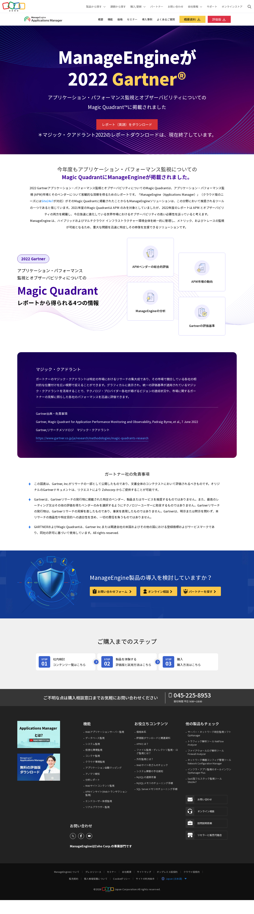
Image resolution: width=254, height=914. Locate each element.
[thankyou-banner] (40, 767)
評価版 (216, 19)
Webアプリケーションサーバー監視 (104, 732)
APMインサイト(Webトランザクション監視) (106, 793)
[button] (40, 734)
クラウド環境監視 (95, 761)
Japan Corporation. (126, 889)
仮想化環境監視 (93, 750)
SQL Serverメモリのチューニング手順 (156, 789)
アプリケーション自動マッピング (103, 767)
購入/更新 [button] (136, 6)
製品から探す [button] (94, 6)
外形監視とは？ (144, 759)
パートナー (156, 6)
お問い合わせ (175, 6)
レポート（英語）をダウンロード (127, 124)
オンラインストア (232, 6)
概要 (100, 19)
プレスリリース (93, 872)
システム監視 (92, 744)
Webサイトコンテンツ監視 (99, 785)
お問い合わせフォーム (113, 591)
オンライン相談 (158, 591)
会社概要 (126, 872)
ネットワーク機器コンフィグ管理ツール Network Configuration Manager (209, 761)
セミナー (132, 19)
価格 (120, 19)
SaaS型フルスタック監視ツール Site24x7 (205, 780)
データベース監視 (95, 738)
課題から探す (118, 6)
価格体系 (141, 732)
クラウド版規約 (192, 872)
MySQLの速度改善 (146, 777)
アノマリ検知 (92, 773)
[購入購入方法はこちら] (188, 661)
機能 (110, 19)
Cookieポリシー (121, 879)
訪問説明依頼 (204, 823)
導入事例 (147, 19)
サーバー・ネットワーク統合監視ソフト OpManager (209, 733)
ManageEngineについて (66, 872)
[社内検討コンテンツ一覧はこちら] (65, 661)
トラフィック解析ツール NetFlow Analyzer (206, 743)
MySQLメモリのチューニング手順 (154, 783)
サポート (212, 6)
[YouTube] (89, 836)
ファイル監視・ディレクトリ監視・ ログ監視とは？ (157, 751)
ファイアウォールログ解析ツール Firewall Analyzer (206, 752)
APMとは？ (142, 744)
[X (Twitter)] (73, 836)
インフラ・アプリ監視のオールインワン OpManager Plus (209, 771)
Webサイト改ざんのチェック (152, 765)
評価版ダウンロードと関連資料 (153, 738)
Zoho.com (13, 6)
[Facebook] (81, 836)
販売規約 (73, 879)
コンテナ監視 (92, 755)
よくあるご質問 (166, 19)
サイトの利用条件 (145, 879)
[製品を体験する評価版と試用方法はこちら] (127, 661)
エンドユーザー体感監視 (98, 801)
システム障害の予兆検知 (149, 771)
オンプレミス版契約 (167, 872)
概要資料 (190, 19)
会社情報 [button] (193, 6)
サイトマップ (144, 872)
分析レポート (92, 779)
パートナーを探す (201, 591)
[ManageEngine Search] (249, 6)
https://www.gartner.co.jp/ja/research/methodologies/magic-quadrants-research (92, 438)
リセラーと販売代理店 (209, 835)
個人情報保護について (95, 879)
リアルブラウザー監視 (97, 807)
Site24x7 (47, 201)
